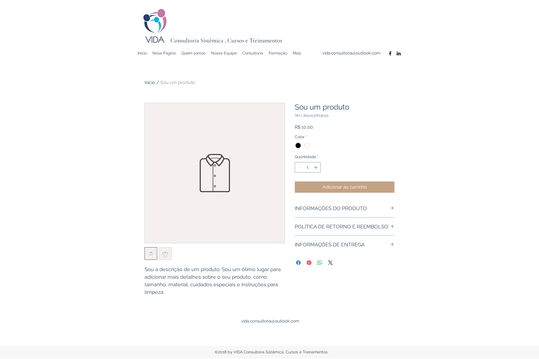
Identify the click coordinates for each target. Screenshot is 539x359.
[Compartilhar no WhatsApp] (319, 262)
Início (150, 82)
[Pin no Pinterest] (309, 262)
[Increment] (316, 167)
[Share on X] (330, 262)
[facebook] (390, 53)
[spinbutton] (308, 167)
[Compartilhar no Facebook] (298, 262)
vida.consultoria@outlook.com (351, 53)
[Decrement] (299, 167)
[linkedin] (398, 53)
